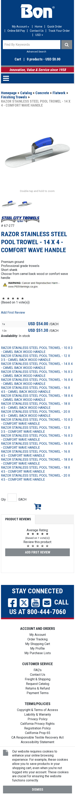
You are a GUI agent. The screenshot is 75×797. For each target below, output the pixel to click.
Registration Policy (37, 728)
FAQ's (38, 670)
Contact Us (37, 30)
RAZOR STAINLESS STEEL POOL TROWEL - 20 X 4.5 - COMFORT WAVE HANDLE (35, 477)
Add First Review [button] (13, 312)
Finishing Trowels (14, 97)
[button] (37, 59)
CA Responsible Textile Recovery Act (37, 737)
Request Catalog (37, 684)
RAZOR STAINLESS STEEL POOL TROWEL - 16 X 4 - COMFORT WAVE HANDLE (37, 445)
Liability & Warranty (37, 714)
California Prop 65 (37, 733)
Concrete (42, 93)
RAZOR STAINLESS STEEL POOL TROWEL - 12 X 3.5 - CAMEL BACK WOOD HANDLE (35, 358)
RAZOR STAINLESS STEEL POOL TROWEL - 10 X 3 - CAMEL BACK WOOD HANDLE (37, 350)
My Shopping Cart (37, 644)
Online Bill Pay (16, 30)
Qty (3, 499)
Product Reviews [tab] (18, 519)
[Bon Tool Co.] (38, 11)
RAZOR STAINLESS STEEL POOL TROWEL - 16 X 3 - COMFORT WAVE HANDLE (37, 437)
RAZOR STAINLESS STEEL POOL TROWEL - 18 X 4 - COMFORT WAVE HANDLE (37, 461)
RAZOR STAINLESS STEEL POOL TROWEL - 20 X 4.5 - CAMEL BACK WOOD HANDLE (35, 414)
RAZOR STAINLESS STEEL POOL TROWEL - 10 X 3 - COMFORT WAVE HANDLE (37, 422)
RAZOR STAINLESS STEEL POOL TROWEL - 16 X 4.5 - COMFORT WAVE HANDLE (35, 453)
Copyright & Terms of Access (37, 710)
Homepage (9, 93)
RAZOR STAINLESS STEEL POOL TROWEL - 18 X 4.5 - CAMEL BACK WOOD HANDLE (35, 406)
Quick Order (54, 26)
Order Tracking (37, 639)
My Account (37, 635)
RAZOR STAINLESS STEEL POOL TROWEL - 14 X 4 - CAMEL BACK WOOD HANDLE (37, 366)
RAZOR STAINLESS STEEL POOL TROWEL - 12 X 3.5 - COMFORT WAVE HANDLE (35, 430)
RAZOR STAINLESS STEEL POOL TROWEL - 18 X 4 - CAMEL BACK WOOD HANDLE (37, 398)
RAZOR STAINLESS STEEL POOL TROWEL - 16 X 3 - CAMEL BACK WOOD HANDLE (37, 374)
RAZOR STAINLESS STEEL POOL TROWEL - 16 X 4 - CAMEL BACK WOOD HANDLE (37, 382)
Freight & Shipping (37, 679)
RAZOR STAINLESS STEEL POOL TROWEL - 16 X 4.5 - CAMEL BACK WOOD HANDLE (35, 390)
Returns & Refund (37, 688)
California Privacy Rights (37, 724)
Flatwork (59, 93)
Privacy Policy (38, 719)
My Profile (37, 648)
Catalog (26, 93)
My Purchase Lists (37, 653)
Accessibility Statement (37, 742)
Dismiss (37, 789)
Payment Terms (38, 693)
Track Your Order (59, 30)
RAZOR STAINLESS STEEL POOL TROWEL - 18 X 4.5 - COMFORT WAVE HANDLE (35, 469)
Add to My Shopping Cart (37, 507)
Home (38, 26)
